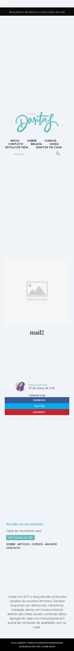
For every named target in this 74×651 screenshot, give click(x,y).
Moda (54, 144)
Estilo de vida (16, 147)
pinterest (39, 412)
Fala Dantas (38, 385)
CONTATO (15, 144)
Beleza (36, 144)
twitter (39, 406)
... (3, 3)
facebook (38, 400)
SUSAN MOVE (48, 646)
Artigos (23, 544)
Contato (13, 547)
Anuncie (51, 544)
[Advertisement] (37, 63)
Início (14, 140)
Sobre (32, 140)
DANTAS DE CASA (49, 147)
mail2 (37, 332)
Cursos (51, 140)
